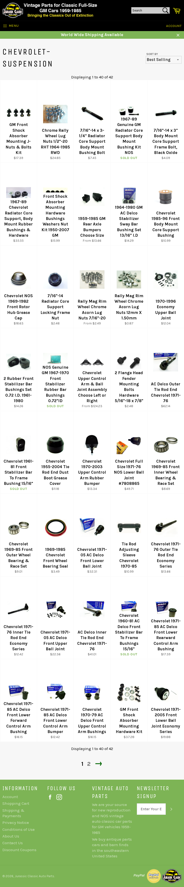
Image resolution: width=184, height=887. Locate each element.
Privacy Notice (15, 822)
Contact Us (12, 842)
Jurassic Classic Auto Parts (34, 876)
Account (174, 26)
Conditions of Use (18, 829)
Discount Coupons (19, 849)
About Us (10, 836)
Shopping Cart (15, 803)
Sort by (152, 54)
